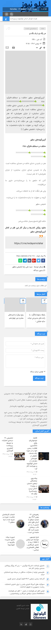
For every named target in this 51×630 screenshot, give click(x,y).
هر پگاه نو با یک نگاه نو (37, 33)
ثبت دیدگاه (39, 378)
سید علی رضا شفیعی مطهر (22, 266)
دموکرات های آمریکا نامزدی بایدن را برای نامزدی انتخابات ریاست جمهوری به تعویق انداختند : (24, 585)
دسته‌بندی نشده (31, 28)
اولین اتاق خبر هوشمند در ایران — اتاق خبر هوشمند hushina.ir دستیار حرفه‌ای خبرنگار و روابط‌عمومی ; (26, 592)
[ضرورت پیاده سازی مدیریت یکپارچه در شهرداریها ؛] (13, 544)
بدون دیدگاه (38, 270)
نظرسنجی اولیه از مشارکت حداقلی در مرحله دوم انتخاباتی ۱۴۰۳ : (24, 573)
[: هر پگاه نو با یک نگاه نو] (7, 48)
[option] (36, 312)
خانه (42, 28)
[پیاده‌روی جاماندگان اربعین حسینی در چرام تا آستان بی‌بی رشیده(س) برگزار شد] (38, 488)
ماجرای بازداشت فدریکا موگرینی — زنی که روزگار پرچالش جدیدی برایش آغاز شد (24, 567)
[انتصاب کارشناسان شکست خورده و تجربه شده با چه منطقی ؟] (13, 524)
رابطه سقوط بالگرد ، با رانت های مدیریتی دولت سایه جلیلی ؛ (36, 318)
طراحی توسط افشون (22, 608)
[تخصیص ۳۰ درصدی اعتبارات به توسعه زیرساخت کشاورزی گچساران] (13, 456)
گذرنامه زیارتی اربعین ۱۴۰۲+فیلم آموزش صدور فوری (25, 578)
